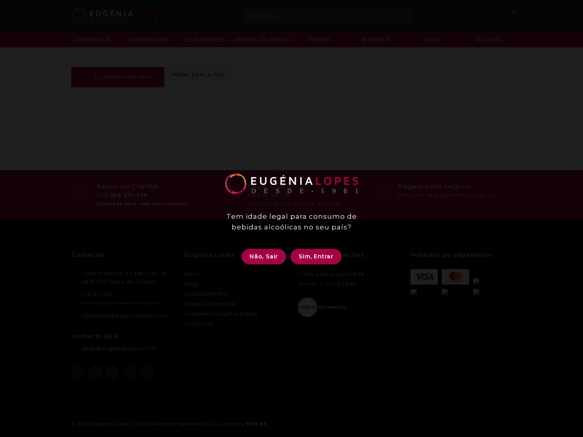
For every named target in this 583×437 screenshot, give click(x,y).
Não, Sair (263, 256)
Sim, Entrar (316, 256)
